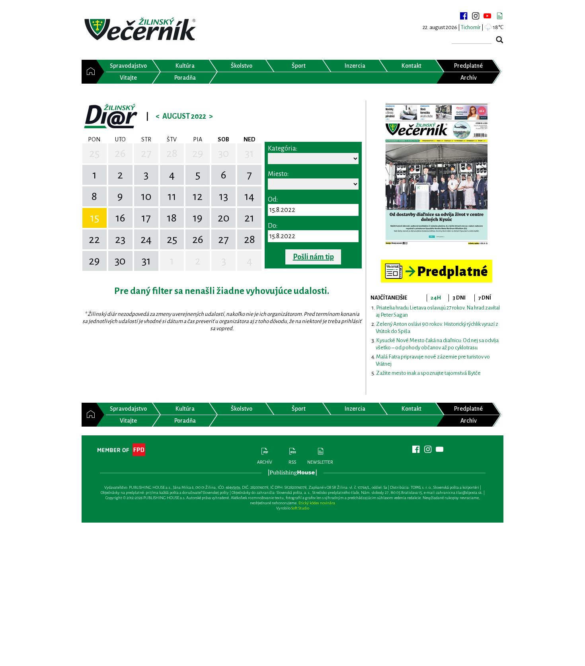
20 (224, 218)
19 (198, 218)
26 (120, 153)
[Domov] (89, 72)
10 (146, 196)
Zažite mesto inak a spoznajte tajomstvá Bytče (428, 373)
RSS (292, 462)
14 (249, 196)
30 (223, 153)
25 (94, 153)
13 (223, 196)
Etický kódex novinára (316, 503)
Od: (273, 199)
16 (120, 218)
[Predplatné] (436, 263)
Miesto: (278, 174)
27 (146, 153)
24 (146, 239)
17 (146, 218)
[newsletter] (499, 16)
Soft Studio (300, 508)
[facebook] (464, 16)
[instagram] (476, 16)
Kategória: (282, 148)
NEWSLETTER (320, 462)
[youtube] (487, 16)
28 (171, 153)
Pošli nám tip (313, 257)
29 (197, 153)
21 (249, 218)
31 (249, 153)
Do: (272, 225)
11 (172, 196)
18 (172, 218)
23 (120, 239)
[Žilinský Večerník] (141, 29)
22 (94, 239)
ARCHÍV (264, 462)
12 (198, 196)
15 (94, 218)
